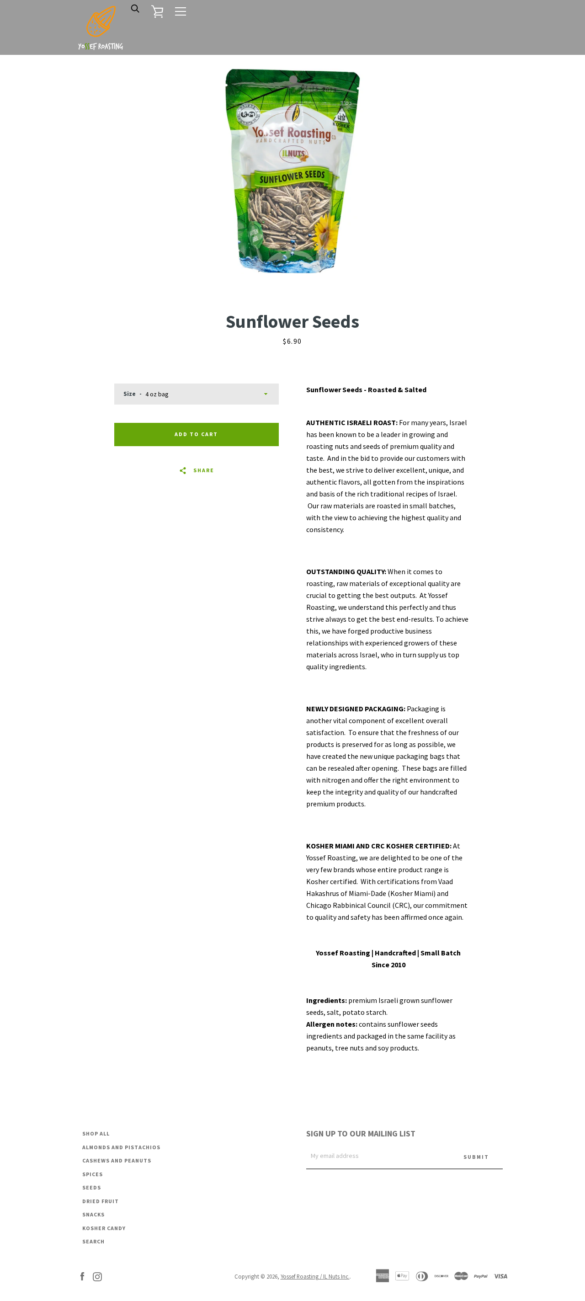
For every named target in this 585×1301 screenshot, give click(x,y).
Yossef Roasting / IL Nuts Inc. (315, 1276)
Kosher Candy (104, 1228)
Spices (92, 1174)
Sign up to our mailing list (360, 1133)
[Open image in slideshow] (292, 171)
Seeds (91, 1187)
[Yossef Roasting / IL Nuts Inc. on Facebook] (82, 1275)
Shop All (96, 1133)
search (93, 1241)
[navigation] (180, 11)
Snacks (93, 1214)
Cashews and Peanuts (116, 1160)
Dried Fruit (100, 1201)
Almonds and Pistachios (121, 1147)
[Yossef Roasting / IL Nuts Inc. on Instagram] (97, 1275)
